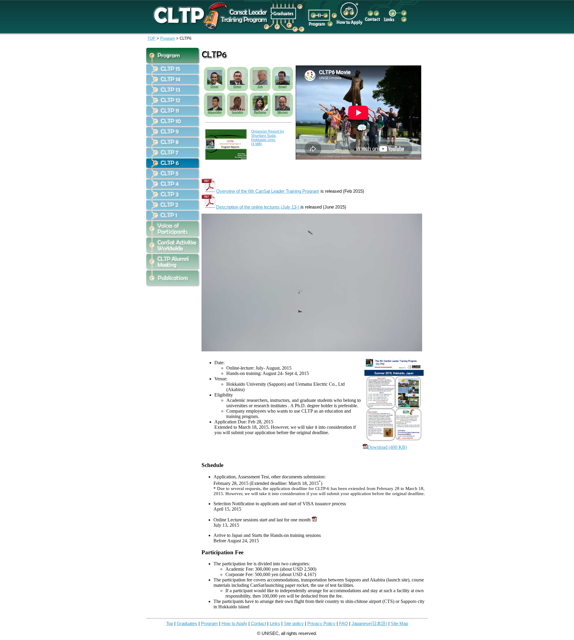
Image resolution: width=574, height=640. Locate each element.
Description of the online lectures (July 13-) (258, 207)
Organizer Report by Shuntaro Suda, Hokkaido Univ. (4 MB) (267, 137)
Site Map (399, 623)
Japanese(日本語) (369, 623)
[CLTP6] (173, 167)
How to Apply (234, 623)
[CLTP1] (173, 219)
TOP (151, 38)
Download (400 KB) (387, 447)
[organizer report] (226, 158)
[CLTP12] (173, 104)
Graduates (187, 623)
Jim (260, 86)
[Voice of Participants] (173, 235)
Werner (282, 112)
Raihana (260, 112)
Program (167, 38)
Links (275, 623)
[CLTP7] (173, 156)
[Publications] (173, 285)
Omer (237, 86)
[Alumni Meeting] (173, 268)
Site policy (294, 623)
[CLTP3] (173, 198)
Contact (258, 623)
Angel (282, 86)
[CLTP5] (173, 177)
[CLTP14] (173, 83)
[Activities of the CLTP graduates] (173, 252)
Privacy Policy (321, 623)
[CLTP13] (173, 94)
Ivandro (237, 112)
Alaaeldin (215, 112)
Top (169, 623)
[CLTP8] (173, 146)
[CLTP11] (173, 114)
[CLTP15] (173, 73)
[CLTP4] (173, 188)
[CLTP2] (173, 209)
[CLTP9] (173, 135)
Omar (214, 86)
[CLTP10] (173, 125)
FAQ (343, 623)
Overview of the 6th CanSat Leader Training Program (267, 191)
